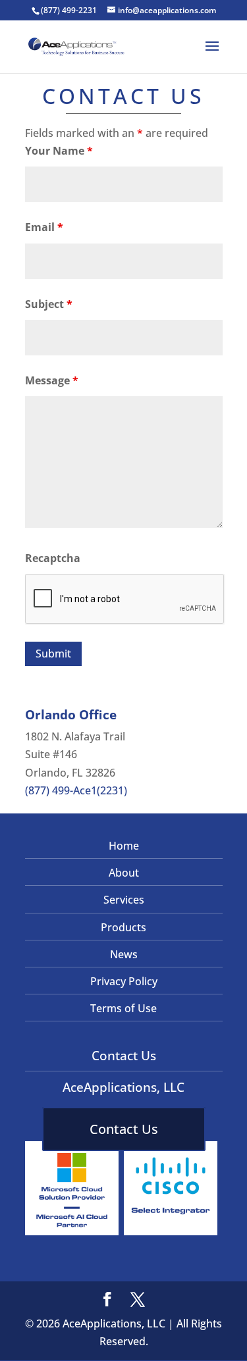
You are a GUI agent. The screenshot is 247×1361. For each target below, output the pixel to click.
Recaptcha (52, 558)
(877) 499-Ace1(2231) (76, 790)
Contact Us (124, 1129)
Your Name (59, 150)
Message (51, 380)
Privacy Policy (123, 981)
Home (124, 845)
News (124, 954)
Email (44, 227)
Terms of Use (123, 1008)
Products (123, 927)
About (124, 872)
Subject (48, 304)
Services (123, 899)
